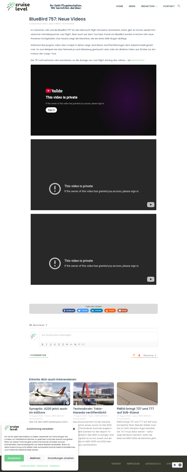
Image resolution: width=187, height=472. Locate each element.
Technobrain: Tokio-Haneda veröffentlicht (89, 411)
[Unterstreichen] (51, 344)
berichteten (137, 60)
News (132, 6)
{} (79, 344)
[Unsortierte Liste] (63, 344)
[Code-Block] (71, 344)
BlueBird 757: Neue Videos (57, 19)
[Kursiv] (47, 344)
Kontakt (169, 6)
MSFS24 (60, 416)
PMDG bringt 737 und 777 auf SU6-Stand (135, 411)
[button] (73, 428)
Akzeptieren (14, 458)
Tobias (47, 416)
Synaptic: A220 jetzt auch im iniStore (48, 411)
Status (170, 463)
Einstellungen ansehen (61, 458)
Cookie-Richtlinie (27, 465)
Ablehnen (35, 458)
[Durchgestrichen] (55, 344)
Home (119, 6)
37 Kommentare (123, 419)
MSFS (57, 24)
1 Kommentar (68, 23)
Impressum (55, 465)
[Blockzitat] (67, 344)
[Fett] (42, 344)
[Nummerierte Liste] (59, 344)
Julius (51, 23)
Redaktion (147, 6)
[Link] (75, 344)
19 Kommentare (79, 419)
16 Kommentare (35, 419)
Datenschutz (42, 465)
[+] (83, 344)
